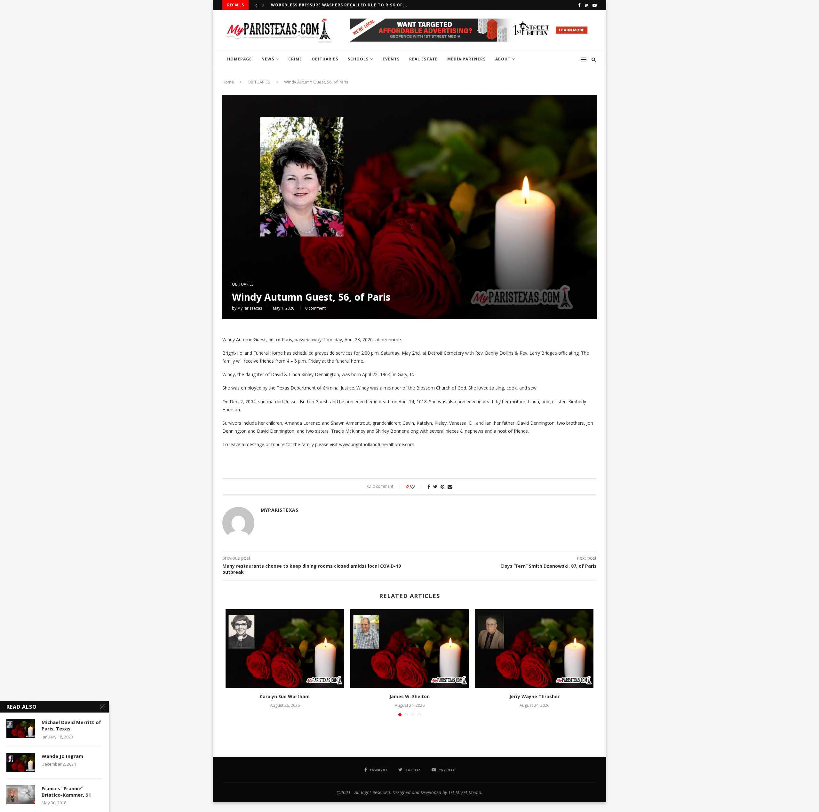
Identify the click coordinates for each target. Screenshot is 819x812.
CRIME (295, 59)
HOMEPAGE (239, 59)
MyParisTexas (249, 308)
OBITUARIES (325, 59)
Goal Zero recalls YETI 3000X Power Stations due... (334, 5)
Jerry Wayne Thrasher (534, 696)
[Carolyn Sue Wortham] (285, 648)
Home (228, 82)
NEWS (267, 59)
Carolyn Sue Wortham (285, 696)
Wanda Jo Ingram (62, 756)
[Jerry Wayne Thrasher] (534, 648)
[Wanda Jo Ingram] (20, 762)
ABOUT (503, 59)
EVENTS (391, 59)
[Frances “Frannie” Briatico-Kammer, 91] (20, 794)
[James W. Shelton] (409, 648)
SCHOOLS (358, 59)
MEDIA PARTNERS (466, 59)
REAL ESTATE (423, 59)
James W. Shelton (409, 696)
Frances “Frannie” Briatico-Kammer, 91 (66, 791)
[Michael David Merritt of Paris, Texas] (20, 728)
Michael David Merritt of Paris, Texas (71, 725)
